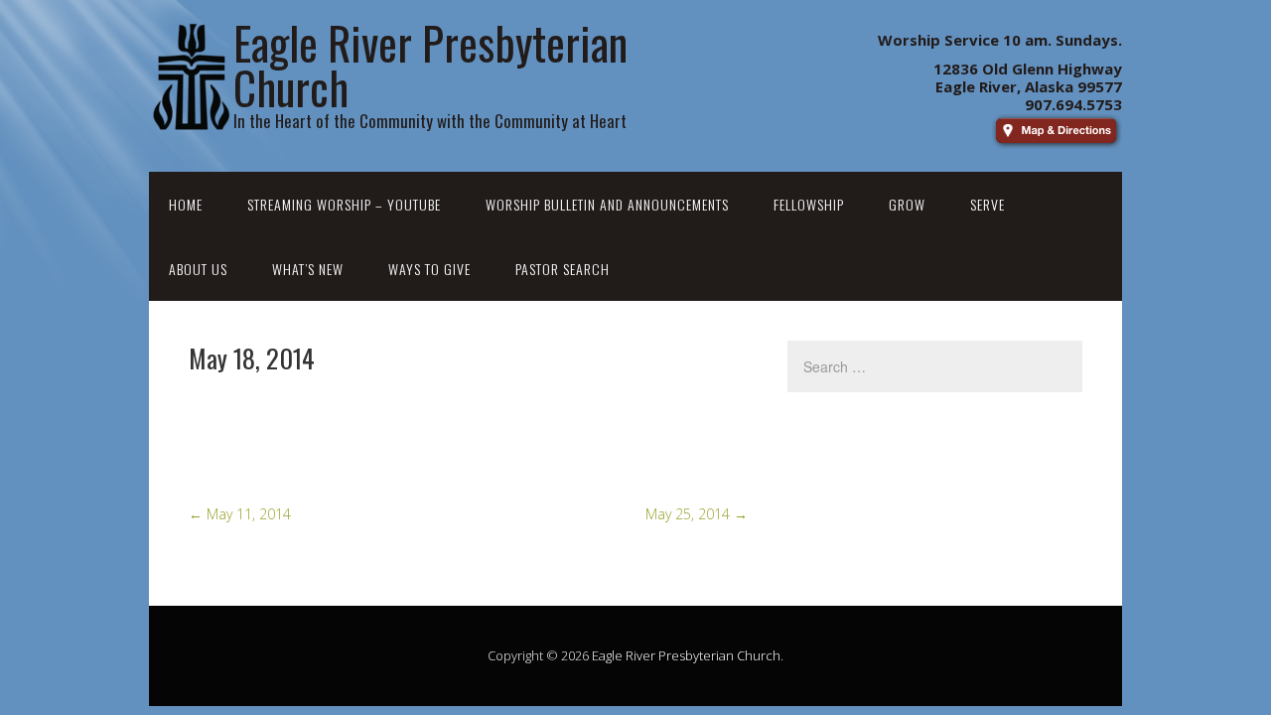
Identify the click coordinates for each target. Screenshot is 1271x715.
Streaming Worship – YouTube (344, 204)
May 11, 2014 (240, 513)
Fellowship (809, 204)
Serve (987, 204)
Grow (907, 204)
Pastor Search (562, 268)
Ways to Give (429, 268)
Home (186, 204)
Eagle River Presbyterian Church (686, 655)
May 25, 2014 (696, 513)
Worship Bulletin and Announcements (607, 204)
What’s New (308, 268)
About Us (198, 268)
